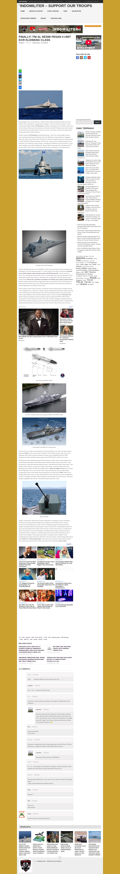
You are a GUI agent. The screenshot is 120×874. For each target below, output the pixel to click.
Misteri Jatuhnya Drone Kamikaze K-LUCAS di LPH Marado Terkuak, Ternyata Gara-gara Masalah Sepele (88, 244)
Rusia (93, 278)
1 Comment (49, 652)
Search (97, 122)
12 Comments (44, 42)
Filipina (78, 264)
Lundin (21, 639)
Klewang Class (56, 637)
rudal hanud (86, 278)
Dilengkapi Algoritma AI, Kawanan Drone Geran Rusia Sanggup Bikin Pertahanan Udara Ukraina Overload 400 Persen (88, 190)
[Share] (46, 87)
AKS (23, 637)
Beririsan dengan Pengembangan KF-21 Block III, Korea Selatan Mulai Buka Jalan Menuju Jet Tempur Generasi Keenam (88, 238)
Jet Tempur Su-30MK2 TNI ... (73, 1)
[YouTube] (89, 57)
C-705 (45, 637)
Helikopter (76, 11)
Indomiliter (21, 42)
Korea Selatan (81, 268)
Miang (29, 813)
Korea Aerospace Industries (88, 266)
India (81, 264)
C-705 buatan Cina (66, 294)
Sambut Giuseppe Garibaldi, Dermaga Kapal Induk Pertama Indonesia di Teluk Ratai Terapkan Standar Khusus (89, 135)
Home (23, 11)
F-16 (86, 262)
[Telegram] (46, 79)
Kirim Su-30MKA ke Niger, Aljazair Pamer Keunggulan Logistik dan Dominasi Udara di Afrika (88, 250)
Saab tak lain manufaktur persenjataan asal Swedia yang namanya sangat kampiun (50, 279)
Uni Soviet (90, 284)
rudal (31, 639)
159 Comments (22, 663)
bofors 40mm (39, 637)
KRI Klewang (39, 126)
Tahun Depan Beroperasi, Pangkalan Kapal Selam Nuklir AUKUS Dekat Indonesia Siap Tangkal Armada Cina (88, 154)
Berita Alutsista (36, 11)
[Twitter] (85, 57)
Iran (90, 264)
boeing (95, 258)
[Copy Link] (46, 82)
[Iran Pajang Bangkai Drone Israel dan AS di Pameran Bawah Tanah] (67, 837)
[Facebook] (46, 73)
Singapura (79, 280)
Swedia (40, 639)
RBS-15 (26, 639)
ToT (93, 282)
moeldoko (30, 685)
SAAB (98, 278)
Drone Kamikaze (80, 262)
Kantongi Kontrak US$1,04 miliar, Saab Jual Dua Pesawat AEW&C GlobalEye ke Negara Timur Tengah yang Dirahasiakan (89, 199)
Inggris (86, 264)
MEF (86, 272)
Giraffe (26, 453)
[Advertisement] (46, 57)
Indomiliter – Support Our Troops (49, 861)
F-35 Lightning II (92, 262)
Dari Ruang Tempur (28, 18)
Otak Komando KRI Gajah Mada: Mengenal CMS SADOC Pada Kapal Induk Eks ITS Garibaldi (89, 226)
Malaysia (78, 272)
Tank (65, 11)
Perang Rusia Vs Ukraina (84, 274)
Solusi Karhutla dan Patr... (37, 1)
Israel (94, 264)
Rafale (95, 276)
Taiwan (84, 280)
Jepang (98, 264)
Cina (78, 260)
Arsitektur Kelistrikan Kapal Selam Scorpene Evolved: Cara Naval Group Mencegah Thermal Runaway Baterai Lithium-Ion (88, 180)
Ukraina (83, 284)
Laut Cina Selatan (81, 270)
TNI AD (90, 280)
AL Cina (92, 256)
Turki (96, 282)
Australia (89, 258)
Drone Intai (92, 260)
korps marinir (92, 268)
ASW (32, 637)
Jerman (78, 266)
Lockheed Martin (93, 270)
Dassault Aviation (85, 260)
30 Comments (22, 654)
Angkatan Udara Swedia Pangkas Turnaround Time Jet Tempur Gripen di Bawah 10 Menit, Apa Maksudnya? (88, 209)
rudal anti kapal (79, 278)
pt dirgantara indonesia (81, 276)
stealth (35, 639)
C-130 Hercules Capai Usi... (91, 1)
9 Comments (50, 663)
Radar (43, 18)
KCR (49, 637)
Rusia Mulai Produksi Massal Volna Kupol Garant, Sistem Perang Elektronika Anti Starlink (88, 232)
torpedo (24, 539)
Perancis (92, 272)
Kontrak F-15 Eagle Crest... (55, 1)
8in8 (29, 726)
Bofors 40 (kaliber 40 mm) (57, 468)
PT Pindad (90, 276)
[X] (46, 76)
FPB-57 (61, 472)
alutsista (28, 637)
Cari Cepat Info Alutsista (83, 119)
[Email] (46, 85)
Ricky (29, 790)
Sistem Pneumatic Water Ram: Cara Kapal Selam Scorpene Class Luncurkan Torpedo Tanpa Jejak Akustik (88, 171)
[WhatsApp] (46, 70)
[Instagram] (81, 57)
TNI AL (45, 639)
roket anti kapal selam (35, 539)
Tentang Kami (56, 18)
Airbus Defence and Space (82, 256)
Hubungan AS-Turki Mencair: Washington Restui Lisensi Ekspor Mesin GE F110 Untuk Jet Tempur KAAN (89, 145)
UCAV (77, 284)
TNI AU (87, 282)
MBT (82, 272)
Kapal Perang (53, 11)
